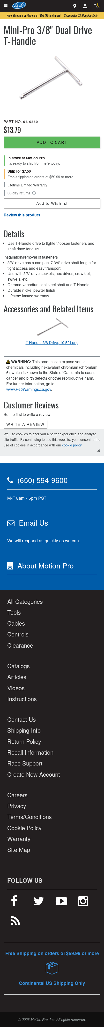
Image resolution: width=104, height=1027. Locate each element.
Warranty (18, 838)
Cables (16, 623)
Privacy (16, 805)
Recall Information (30, 752)
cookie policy (72, 445)
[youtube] (61, 903)
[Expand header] (6, 5)
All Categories (25, 601)
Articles (16, 676)
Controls (18, 634)
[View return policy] (34, 193)
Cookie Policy (24, 827)
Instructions (22, 698)
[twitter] (38, 903)
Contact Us (21, 719)
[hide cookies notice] (98, 450)
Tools (14, 612)
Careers (17, 794)
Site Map (18, 849)
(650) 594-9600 (42, 480)
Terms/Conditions (29, 816)
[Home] (19, 5)
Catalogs (18, 665)
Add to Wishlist (52, 203)
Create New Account (33, 774)
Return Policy (24, 741)
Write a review (25, 424)
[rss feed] (15, 923)
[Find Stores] (74, 6)
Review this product (22, 215)
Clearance (20, 645)
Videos (16, 687)
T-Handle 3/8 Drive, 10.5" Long (52, 342)
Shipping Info (24, 730)
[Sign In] (85, 6)
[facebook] (14, 903)
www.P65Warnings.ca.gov (28, 389)
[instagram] (83, 903)
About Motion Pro (45, 565)
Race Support (25, 763)
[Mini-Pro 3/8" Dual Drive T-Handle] (52, 80)
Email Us (33, 522)
